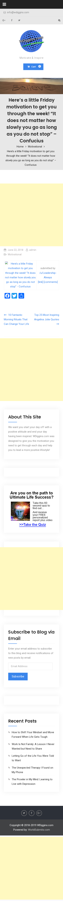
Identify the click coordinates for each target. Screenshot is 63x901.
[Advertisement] (31, 215)
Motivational (15, 254)
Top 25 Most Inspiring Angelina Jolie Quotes (46, 317)
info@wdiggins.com (18, 12)
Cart (35, 66)
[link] (40, 282)
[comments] (51, 282)
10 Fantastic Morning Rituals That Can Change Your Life (16, 319)
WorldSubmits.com (39, 829)
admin (32, 250)
